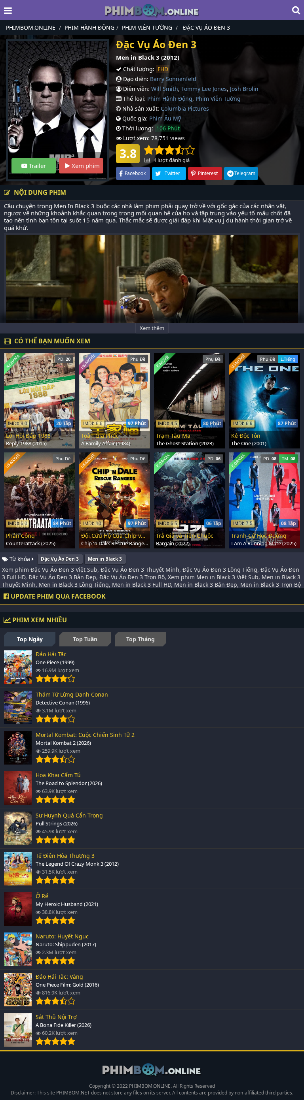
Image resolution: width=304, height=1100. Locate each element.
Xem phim (85, 166)
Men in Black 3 (105, 559)
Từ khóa (20, 559)
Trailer (36, 166)
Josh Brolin (244, 88)
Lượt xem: (136, 138)
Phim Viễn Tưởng (218, 98)
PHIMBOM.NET (73, 1092)
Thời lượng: (137, 128)
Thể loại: (134, 98)
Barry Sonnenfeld (173, 79)
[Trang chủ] (152, 10)
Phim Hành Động (169, 98)
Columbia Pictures (185, 108)
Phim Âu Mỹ (165, 118)
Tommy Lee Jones (204, 88)
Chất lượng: (138, 69)
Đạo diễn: (135, 79)
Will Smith (164, 88)
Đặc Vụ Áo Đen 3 (60, 559)
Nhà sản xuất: (140, 108)
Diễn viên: (136, 88)
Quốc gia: (134, 118)
